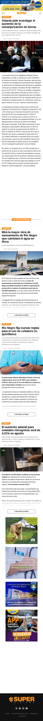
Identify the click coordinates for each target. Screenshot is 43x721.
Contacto (22, 716)
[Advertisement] (21, 194)
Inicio (7, 713)
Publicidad (34, 713)
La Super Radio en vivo (19, 713)
